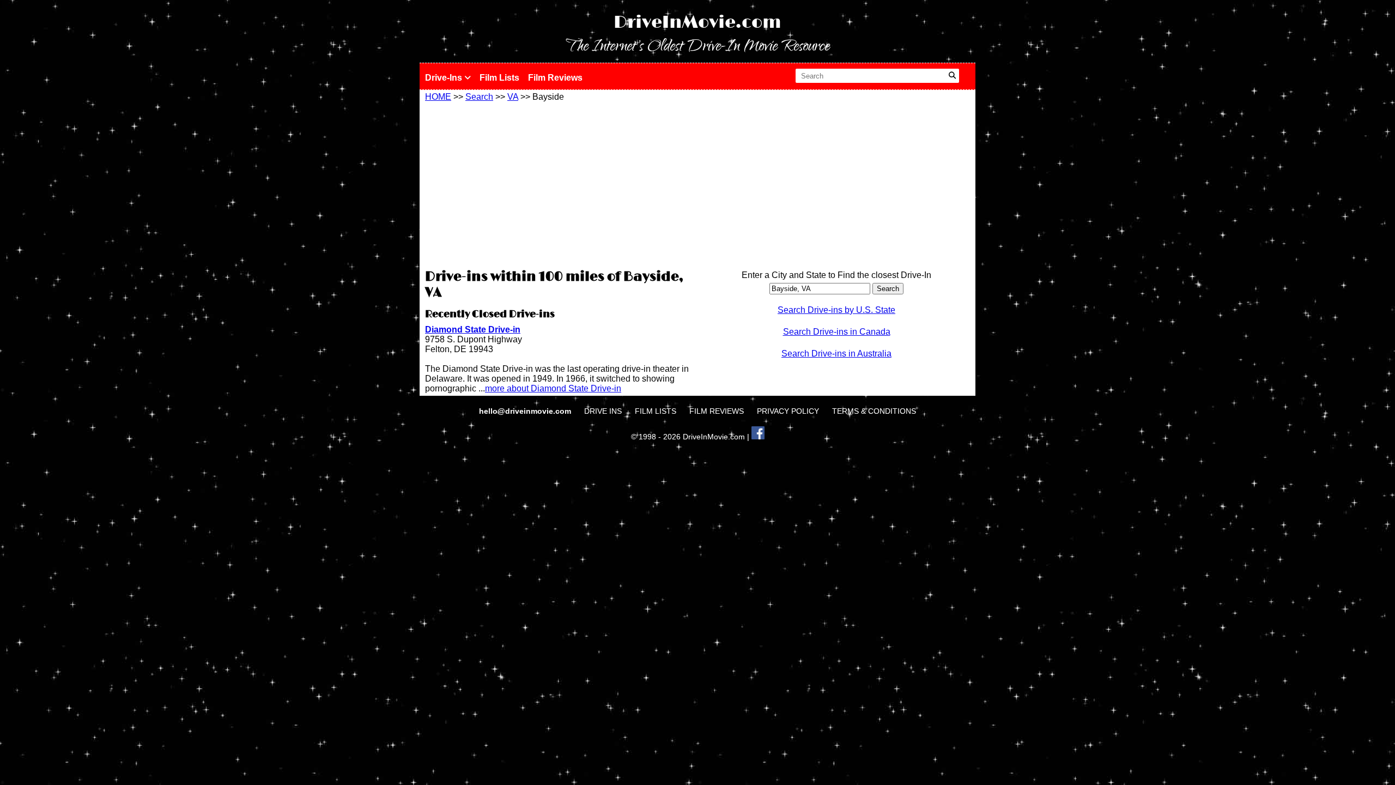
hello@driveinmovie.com (526, 411)
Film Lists (499, 77)
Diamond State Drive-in (472, 329)
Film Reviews (555, 77)
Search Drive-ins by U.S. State (836, 310)
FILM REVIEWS (716, 411)
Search (479, 96)
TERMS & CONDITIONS (874, 411)
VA (512, 96)
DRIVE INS (603, 411)
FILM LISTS (655, 411)
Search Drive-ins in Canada (836, 331)
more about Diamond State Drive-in (553, 388)
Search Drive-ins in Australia (836, 353)
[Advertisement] (558, 183)
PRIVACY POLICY (788, 411)
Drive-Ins (444, 77)
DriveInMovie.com (697, 22)
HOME (438, 96)
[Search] (952, 76)
